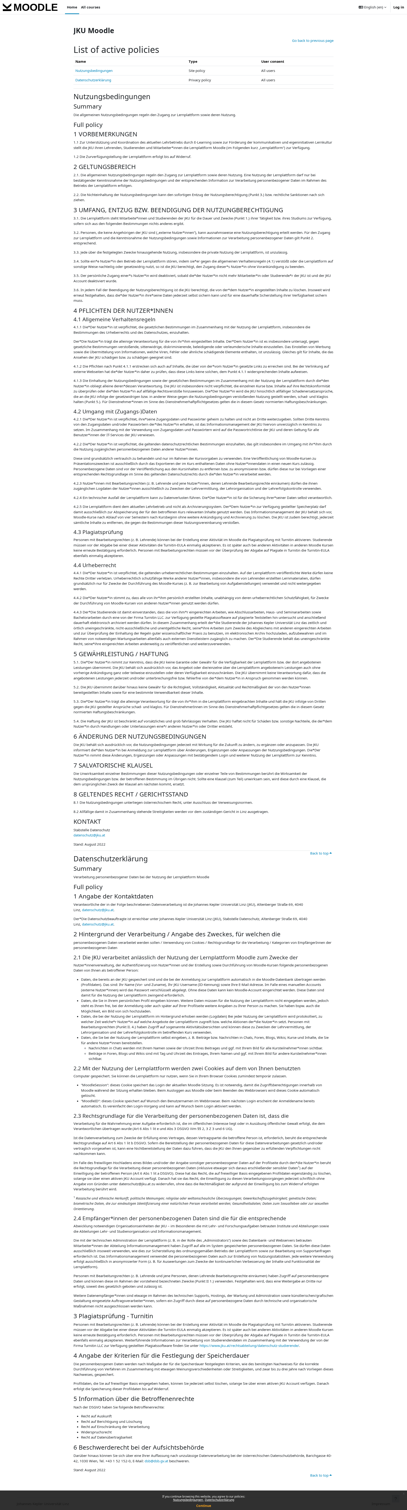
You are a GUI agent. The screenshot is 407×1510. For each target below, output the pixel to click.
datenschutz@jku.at (89, 835)
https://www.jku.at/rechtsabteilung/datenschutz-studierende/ (249, 1345)
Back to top (320, 853)
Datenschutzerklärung (219, 1500)
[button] (372, 7)
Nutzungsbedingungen (188, 1500)
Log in (398, 7)
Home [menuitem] (72, 7)
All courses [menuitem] (90, 7)
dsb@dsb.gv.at (156, 1461)
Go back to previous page (313, 40)
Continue (203, 1505)
